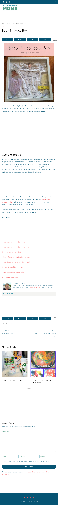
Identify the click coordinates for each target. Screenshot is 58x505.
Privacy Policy (32, 495)
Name (4, 456)
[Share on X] (32, 39)
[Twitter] (7, 294)
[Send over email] (45, 39)
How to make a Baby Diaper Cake (13, 272)
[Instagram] (6, 2)
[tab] (27, 388)
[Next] (54, 369)
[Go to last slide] (4, 369)
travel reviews (36, 287)
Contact (42, 495)
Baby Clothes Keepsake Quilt (11, 252)
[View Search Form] (55, 2)
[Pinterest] (9, 2)
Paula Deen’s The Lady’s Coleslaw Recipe (45, 333)
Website (43, 456)
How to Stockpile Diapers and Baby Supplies (16, 262)
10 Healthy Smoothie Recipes (11, 331)
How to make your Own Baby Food (13, 242)
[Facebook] (3, 2)
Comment (6, 431)
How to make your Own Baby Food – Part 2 (16, 247)
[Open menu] (54, 7)
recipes (31, 287)
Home (3, 23)
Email (23, 456)
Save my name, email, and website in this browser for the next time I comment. (26, 461)
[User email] (12, 294)
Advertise (22, 495)
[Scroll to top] (54, 499)
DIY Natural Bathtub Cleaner (14, 380)
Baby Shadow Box (8, 323)
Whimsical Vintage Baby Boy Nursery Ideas (16, 257)
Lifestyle (9, 23)
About (15, 495)
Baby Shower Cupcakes (10, 277)
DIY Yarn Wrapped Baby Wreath (12, 267)
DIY (13, 23)
